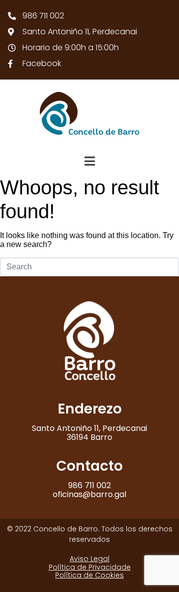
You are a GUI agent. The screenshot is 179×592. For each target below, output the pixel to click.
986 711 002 (89, 485)
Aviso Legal (89, 559)
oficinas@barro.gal (89, 494)
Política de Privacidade (90, 567)
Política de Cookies (89, 575)
